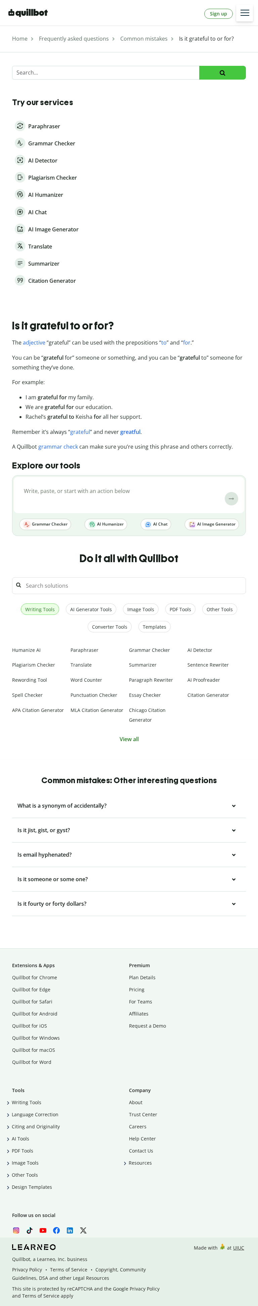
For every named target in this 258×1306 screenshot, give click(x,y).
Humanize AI (26, 650)
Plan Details (142, 977)
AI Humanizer (110, 524)
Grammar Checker (49, 524)
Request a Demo (147, 1026)
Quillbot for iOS (29, 1026)
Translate (81, 665)
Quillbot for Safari (32, 1001)
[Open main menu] (244, 13)
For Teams (140, 1001)
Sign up (218, 13)
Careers (137, 1126)
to (164, 342)
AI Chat (160, 524)
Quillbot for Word (31, 1062)
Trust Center (143, 1114)
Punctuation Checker (94, 695)
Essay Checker (145, 695)
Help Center (142, 1138)
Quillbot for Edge (31, 989)
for (186, 342)
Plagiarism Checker (33, 665)
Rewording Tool (29, 680)
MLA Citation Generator (97, 710)
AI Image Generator (215, 524)
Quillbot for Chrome (34, 977)
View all (129, 739)
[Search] (222, 73)
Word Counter (86, 680)
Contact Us (141, 1150)
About (135, 1102)
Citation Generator (208, 695)
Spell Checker (27, 695)
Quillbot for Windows (36, 1038)
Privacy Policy (27, 1269)
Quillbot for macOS (33, 1050)
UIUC (238, 1248)
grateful (80, 432)
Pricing (136, 989)
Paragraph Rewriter (151, 680)
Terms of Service (68, 1269)
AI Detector (199, 650)
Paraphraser (84, 650)
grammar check (58, 446)
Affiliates (138, 1013)
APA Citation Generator (38, 710)
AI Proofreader (203, 680)
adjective (34, 342)
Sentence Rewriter (208, 665)
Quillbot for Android (34, 1013)
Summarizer (143, 665)
